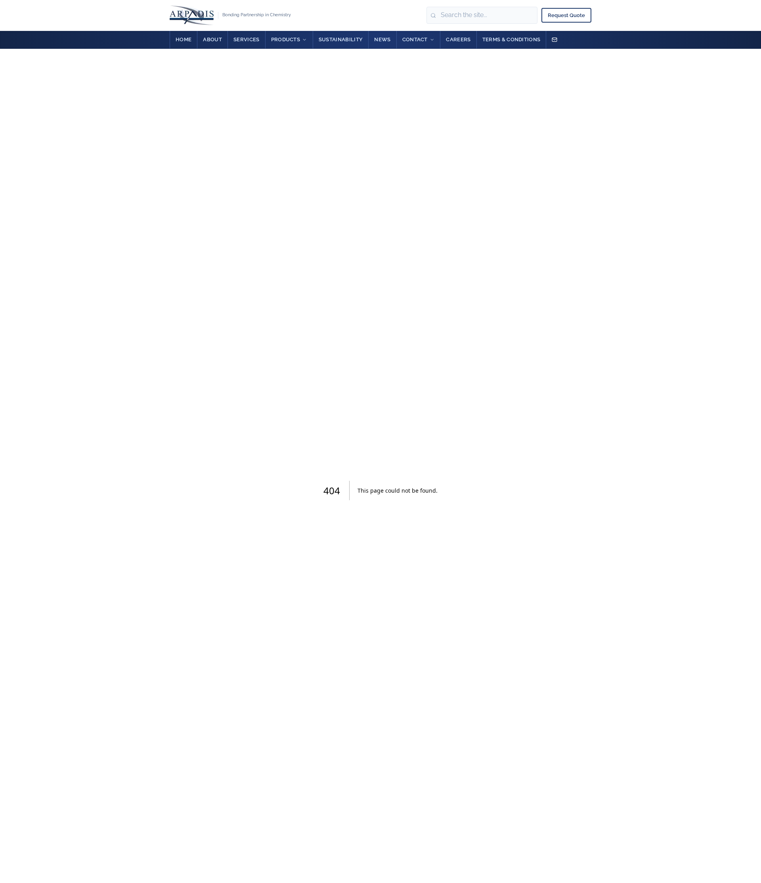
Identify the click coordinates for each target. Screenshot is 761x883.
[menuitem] (183, 39)
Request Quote (566, 15)
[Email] (554, 39)
